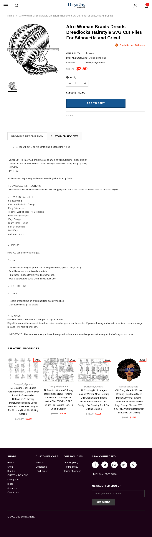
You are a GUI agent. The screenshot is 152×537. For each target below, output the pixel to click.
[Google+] (114, 464)
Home (10, 15)
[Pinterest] (133, 464)
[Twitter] (104, 464)
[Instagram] (123, 464)
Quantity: (71, 77)
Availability (73, 53)
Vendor (70, 62)
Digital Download (76, 58)
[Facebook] (95, 464)
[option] (33, 49)
